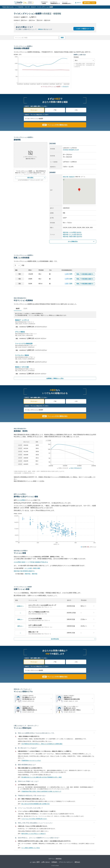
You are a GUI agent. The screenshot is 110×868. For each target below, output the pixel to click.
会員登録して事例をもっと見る (55, 378)
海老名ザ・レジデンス (22, 320)
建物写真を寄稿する (30, 158)
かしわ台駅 (28, 568)
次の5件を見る (55, 639)
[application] (41, 72)
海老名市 (33, 7)
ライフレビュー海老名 (22, 355)
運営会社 (77, 862)
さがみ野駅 (21, 500)
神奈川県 (27, 7)
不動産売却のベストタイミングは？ (31, 760)
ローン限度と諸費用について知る (30, 847)
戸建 (55, 110)
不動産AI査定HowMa (7, 7)
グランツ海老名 (20, 332)
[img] (70, 453)
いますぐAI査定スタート (83, 28)
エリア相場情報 (19, 7)
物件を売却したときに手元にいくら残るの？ (33, 833)
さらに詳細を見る (73, 241)
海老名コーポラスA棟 (22, 367)
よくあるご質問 (35, 862)
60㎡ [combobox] (76, 60)
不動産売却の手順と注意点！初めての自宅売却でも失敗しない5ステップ (41, 791)
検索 (62, 37)
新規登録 (58, 859)
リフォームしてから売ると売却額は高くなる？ (34, 818)
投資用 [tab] (25, 308)
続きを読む (31, 177)
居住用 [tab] (17, 308)
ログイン (51, 859)
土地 (76, 110)
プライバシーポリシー (66, 862)
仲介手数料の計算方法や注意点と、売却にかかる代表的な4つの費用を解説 (41, 743)
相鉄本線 (65, 232)
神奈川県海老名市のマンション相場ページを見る (29, 481)
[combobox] (36, 37)
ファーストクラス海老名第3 (24, 343)
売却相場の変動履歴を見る (70, 149)
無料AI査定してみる (89, 2)
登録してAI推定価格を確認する (84, 274)
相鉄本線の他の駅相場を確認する (24, 571)
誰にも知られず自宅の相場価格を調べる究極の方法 (35, 803)
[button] (67, 3)
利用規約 (54, 862)
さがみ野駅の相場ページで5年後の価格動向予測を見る (31, 562)
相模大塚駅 (36, 568)
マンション (34, 110)
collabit (57, 865)
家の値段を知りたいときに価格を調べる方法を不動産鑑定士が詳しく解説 (41, 777)
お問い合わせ (45, 862)
